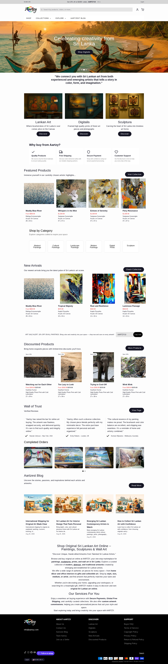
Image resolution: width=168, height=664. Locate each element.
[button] (39, 205)
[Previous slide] (134, 182)
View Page (136, 410)
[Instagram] (28, 653)
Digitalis (92, 628)
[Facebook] (31, 653)
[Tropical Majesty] (71, 289)
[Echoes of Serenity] (104, 193)
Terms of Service (131, 628)
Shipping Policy (130, 643)
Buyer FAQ (128, 624)
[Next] (89, 70)
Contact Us (61, 628)
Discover (43, 134)
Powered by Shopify (117, 661)
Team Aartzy (61, 636)
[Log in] (136, 9)
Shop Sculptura (84, 52)
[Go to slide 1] (83, 471)
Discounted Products (97, 639)
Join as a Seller (62, 639)
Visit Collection (134, 174)
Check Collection (133, 269)
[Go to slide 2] (85, 471)
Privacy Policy (130, 636)
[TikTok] (25, 653)
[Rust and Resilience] (104, 289)
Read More (136, 485)
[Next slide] (141, 182)
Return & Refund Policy (134, 639)
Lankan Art (93, 624)
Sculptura (93, 632)
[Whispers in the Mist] (71, 193)
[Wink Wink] (136, 367)
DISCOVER (94, 619)
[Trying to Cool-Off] (104, 367)
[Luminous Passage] (136, 289)
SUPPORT (128, 619)
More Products (134, 348)
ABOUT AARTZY (63, 619)
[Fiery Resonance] (136, 193)
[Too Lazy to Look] (71, 367)
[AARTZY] (30, 10)
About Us (60, 624)
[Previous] (79, 70)
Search (141, 653)
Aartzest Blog (62, 632)
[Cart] (142, 9)
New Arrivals (94, 636)
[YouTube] (34, 653)
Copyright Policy (131, 632)
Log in (142, 2)
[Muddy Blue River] (39, 193)
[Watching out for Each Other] (39, 367)
